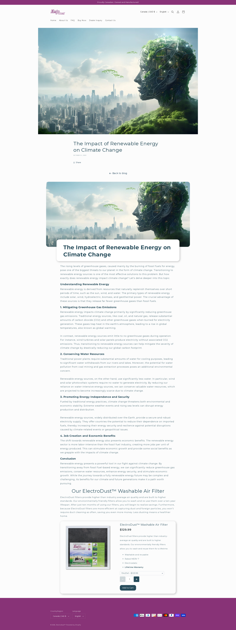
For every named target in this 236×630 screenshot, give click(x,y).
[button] (172, 12)
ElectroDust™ (61, 625)
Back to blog (119, 173)
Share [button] (78, 162)
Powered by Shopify (73, 625)
